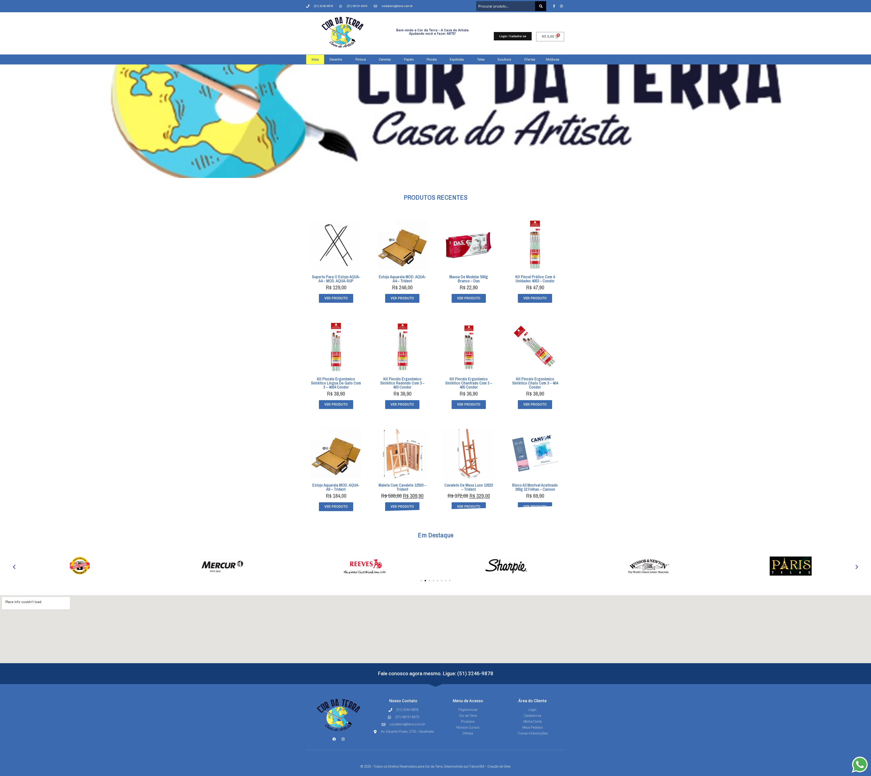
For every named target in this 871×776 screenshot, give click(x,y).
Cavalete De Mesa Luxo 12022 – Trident (468, 487)
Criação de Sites (499, 766)
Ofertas (529, 59)
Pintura (360, 59)
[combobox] (505, 6)
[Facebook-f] (554, 6)
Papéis (409, 59)
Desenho (336, 59)
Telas (481, 59)
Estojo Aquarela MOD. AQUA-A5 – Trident (336, 487)
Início (315, 59)
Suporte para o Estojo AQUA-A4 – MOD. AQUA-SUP (336, 279)
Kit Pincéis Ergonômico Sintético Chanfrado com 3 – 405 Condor (468, 383)
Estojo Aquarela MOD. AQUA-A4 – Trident (402, 279)
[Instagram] (561, 6)
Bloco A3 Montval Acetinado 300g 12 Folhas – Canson (535, 487)
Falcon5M (477, 766)
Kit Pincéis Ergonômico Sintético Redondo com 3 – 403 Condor (402, 383)
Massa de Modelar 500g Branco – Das (468, 279)
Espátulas (457, 59)
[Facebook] (334, 739)
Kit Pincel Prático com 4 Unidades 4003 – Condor (535, 279)
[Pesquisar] (540, 6)
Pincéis (432, 59)
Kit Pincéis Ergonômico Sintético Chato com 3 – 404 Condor (535, 383)
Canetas (385, 59)
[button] (14, 567)
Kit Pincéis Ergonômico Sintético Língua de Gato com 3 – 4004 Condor (336, 383)
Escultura (504, 59)
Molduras (552, 59)
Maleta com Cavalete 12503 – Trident (402, 487)
